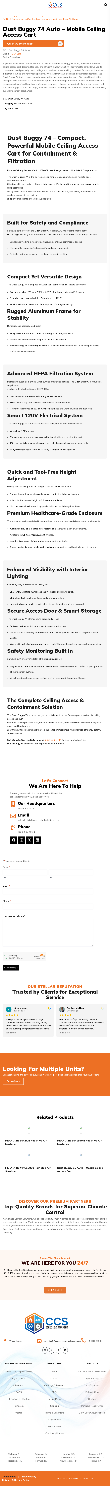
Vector (18, 1412)
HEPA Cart (15, 53)
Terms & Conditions (54, 1412)
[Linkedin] (37, 840)
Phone (7, 901)
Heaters (92, 1399)
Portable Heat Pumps (92, 1406)
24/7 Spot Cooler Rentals (92, 1412)
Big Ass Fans (18, 1378)
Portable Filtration (23, 103)
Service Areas (54, 1426)
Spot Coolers (92, 1378)
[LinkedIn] (65, 1350)
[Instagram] (21, 840)
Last (50, 877)
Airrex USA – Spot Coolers (18, 1371)
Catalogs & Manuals (54, 1385)
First (5, 877)
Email (6, 886)
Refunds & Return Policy (15, 1480)
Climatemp (18, 1385)
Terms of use (9, 1476)
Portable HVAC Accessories (92, 1371)
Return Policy (54, 1399)
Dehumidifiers (92, 1392)
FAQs (54, 1392)
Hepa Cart (13, 108)
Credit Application (54, 1433)
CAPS (19, 1392)
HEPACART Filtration (18, 1399)
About (54, 1371)
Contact (54, 1378)
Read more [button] (11, 1033)
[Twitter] (45, 1350)
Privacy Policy (28, 1476)
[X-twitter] (29, 840)
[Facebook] (13, 840)
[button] (105, 5)
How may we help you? (14, 916)
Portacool (19, 1406)
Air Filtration (92, 1385)
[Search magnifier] (100, 11)
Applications (54, 1419)
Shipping (54, 1406)
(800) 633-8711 (53, 740)
